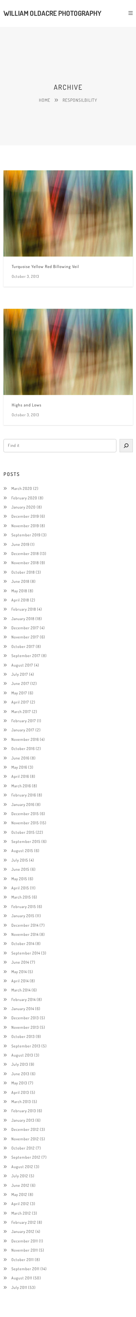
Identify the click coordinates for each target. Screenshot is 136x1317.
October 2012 (23, 1147)
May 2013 (19, 1082)
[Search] (126, 445)
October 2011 (22, 1259)
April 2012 (20, 1203)
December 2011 (24, 1240)
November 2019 (25, 525)
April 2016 (20, 776)
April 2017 (20, 701)
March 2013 (21, 1101)
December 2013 (25, 1017)
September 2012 (25, 1157)
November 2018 (25, 562)
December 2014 (25, 925)
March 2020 (21, 488)
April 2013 (20, 1092)
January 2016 (22, 804)
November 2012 (25, 1138)
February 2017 (23, 720)
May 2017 (19, 692)
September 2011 (25, 1268)
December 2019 (25, 516)
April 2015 (20, 887)
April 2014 (20, 980)
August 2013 (22, 1055)
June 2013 (20, 1073)
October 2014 (22, 943)
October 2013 (23, 1036)
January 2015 (22, 915)
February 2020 (24, 497)
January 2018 (22, 618)
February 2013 (23, 1110)
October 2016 (23, 748)
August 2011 (21, 1277)
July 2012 (19, 1175)
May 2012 (19, 1194)
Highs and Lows (26, 404)
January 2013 (22, 1120)
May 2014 (19, 971)
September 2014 (25, 952)
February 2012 (23, 1222)
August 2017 (22, 665)
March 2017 (21, 711)
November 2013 (25, 1027)
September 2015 (25, 841)
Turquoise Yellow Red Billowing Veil (45, 266)
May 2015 (19, 878)
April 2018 (20, 599)
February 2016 (23, 794)
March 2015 (21, 896)
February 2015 (23, 906)
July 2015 (19, 860)
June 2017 (20, 683)
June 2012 (20, 1185)
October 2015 (23, 832)
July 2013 (19, 1064)
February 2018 (23, 609)
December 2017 (25, 627)
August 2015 (22, 850)
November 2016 (25, 739)
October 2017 (23, 646)
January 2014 (22, 1008)
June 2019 (20, 544)
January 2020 (23, 506)
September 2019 (25, 534)
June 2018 (20, 581)
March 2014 (21, 989)
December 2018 (25, 553)
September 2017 (25, 655)
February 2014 (23, 999)
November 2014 (25, 934)
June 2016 (20, 757)
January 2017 (22, 729)
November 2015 (25, 822)
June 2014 (20, 962)
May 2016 (19, 767)
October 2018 (23, 572)
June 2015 (20, 869)
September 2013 (25, 1045)
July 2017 (19, 674)
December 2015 (25, 813)
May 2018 (19, 590)
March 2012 (21, 1213)
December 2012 (25, 1129)
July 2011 (19, 1287)
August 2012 (22, 1166)
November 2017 (25, 636)
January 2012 (22, 1231)
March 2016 (21, 785)
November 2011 (24, 1250)
